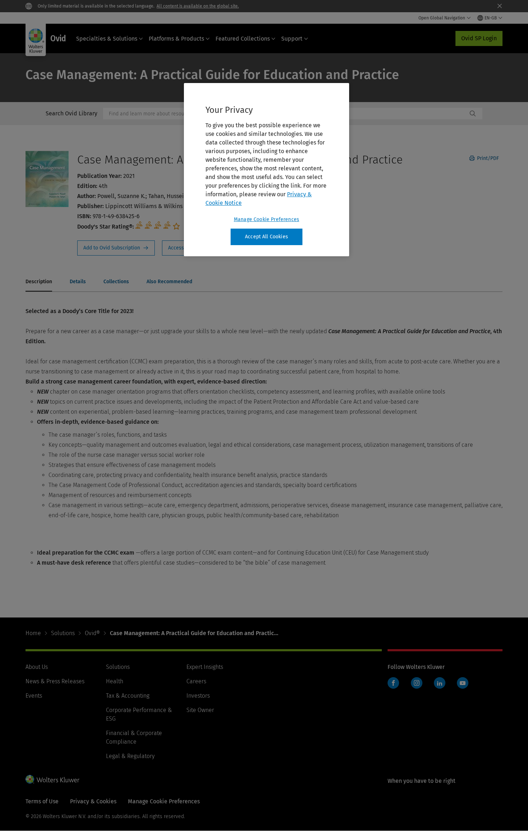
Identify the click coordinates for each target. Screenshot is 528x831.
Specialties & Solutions (106, 38)
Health (114, 681)
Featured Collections (243, 38)
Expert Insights (204, 667)
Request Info (116, 248)
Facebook (393, 683)
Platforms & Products (176, 38)
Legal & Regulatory (130, 756)
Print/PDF (487, 158)
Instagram (416, 683)
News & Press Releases (55, 681)
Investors (198, 695)
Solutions (63, 633)
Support (291, 38)
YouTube (462, 683)
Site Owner (200, 710)
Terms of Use (42, 801)
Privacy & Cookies (93, 801)
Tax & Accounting (127, 695)
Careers (196, 681)
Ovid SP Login (479, 38)
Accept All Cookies (266, 237)
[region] (266, 169)
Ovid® (92, 633)
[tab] (39, 282)
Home (33, 633)
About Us (37, 667)
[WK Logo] (52, 779)
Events (34, 695)
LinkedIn (439, 683)
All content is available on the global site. (198, 6)
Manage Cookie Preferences (266, 219)
